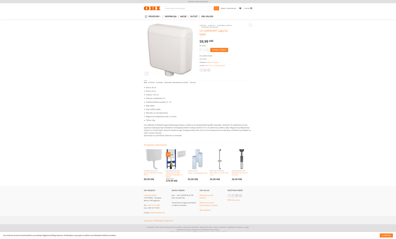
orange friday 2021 (219, 65)
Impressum (148, 221)
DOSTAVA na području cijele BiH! (198, 1)
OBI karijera (159, 221)
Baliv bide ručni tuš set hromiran (240, 174)
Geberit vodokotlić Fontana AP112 (153, 174)
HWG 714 (207, 65)
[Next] (251, 167)
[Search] (216, 8)
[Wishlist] (240, 8)
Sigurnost (169, 221)
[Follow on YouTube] (240, 195)
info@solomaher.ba (157, 213)
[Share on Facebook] (201, 70)
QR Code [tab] (193, 82)
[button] (248, 8)
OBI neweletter (205, 210)
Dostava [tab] (151, 82)
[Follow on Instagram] (233, 195)
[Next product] (250, 25)
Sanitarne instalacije (209, 27)
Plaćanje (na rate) (206, 195)
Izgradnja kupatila (224, 25)
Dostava (203, 198)
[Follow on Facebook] (229, 195)
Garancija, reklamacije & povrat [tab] (176, 82)
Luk (212, 65)
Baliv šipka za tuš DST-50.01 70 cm (219, 174)
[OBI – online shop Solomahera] (152, 8)
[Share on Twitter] (205, 70)
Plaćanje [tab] (159, 82)
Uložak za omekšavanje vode (197, 173)
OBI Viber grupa (233, 200)
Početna (203, 25)
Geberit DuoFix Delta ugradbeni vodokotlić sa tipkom (174, 175)
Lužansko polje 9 (150, 195)
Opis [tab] (145, 82)
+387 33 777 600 (153, 205)
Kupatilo (211, 25)
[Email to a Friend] (209, 70)
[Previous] (144, 167)
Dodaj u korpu (219, 50)
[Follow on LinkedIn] (236, 195)
